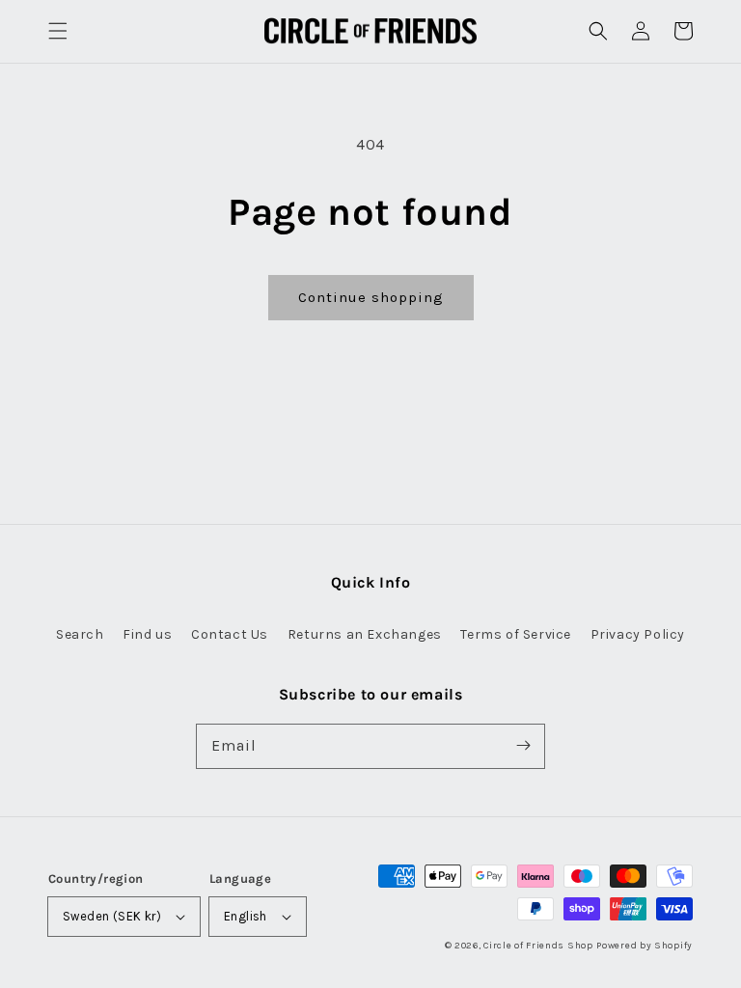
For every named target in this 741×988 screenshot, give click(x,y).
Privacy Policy (637, 634)
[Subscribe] (523, 746)
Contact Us (229, 634)
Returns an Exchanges (365, 634)
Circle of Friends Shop (537, 945)
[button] (58, 31)
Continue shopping (371, 297)
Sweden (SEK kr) (112, 916)
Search (80, 634)
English (245, 916)
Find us (147, 634)
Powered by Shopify (644, 945)
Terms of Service (515, 634)
